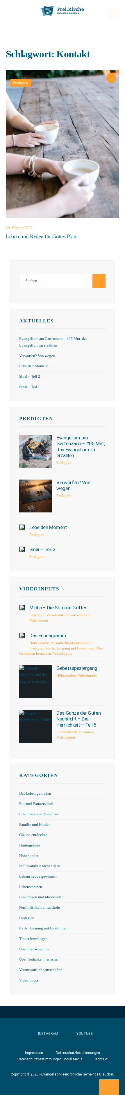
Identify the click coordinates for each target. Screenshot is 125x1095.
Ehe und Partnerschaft (36, 804)
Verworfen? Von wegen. (37, 356)
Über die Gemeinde (34, 949)
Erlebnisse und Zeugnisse (39, 814)
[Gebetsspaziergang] (35, 681)
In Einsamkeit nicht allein (39, 866)
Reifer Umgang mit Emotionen (70, 648)
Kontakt (101, 1059)
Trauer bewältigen (33, 939)
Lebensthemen (30, 887)
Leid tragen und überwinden (41, 897)
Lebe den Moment (33, 366)
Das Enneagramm (47, 635)
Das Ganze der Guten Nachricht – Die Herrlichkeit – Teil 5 (78, 719)
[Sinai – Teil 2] (22, 549)
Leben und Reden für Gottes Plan (41, 236)
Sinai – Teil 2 (29, 377)
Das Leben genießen (35, 793)
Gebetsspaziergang (76, 668)
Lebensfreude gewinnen (75, 732)
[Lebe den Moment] (22, 527)
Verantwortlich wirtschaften (68, 615)
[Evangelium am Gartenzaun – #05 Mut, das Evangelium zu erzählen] (35, 451)
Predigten (20, 83)
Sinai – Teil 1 (29, 387)
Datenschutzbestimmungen (78, 1053)
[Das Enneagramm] (22, 635)
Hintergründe (29, 845)
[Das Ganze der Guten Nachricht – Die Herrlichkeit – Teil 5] (35, 726)
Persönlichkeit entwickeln (71, 643)
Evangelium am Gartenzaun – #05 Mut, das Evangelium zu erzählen (80, 446)
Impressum (34, 1053)
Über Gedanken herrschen (39, 959)
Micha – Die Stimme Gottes (58, 607)
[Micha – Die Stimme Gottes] (22, 607)
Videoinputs (39, 589)
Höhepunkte (39, 643)
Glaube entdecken (33, 835)
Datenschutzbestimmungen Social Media (50, 1059)
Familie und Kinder (34, 825)
